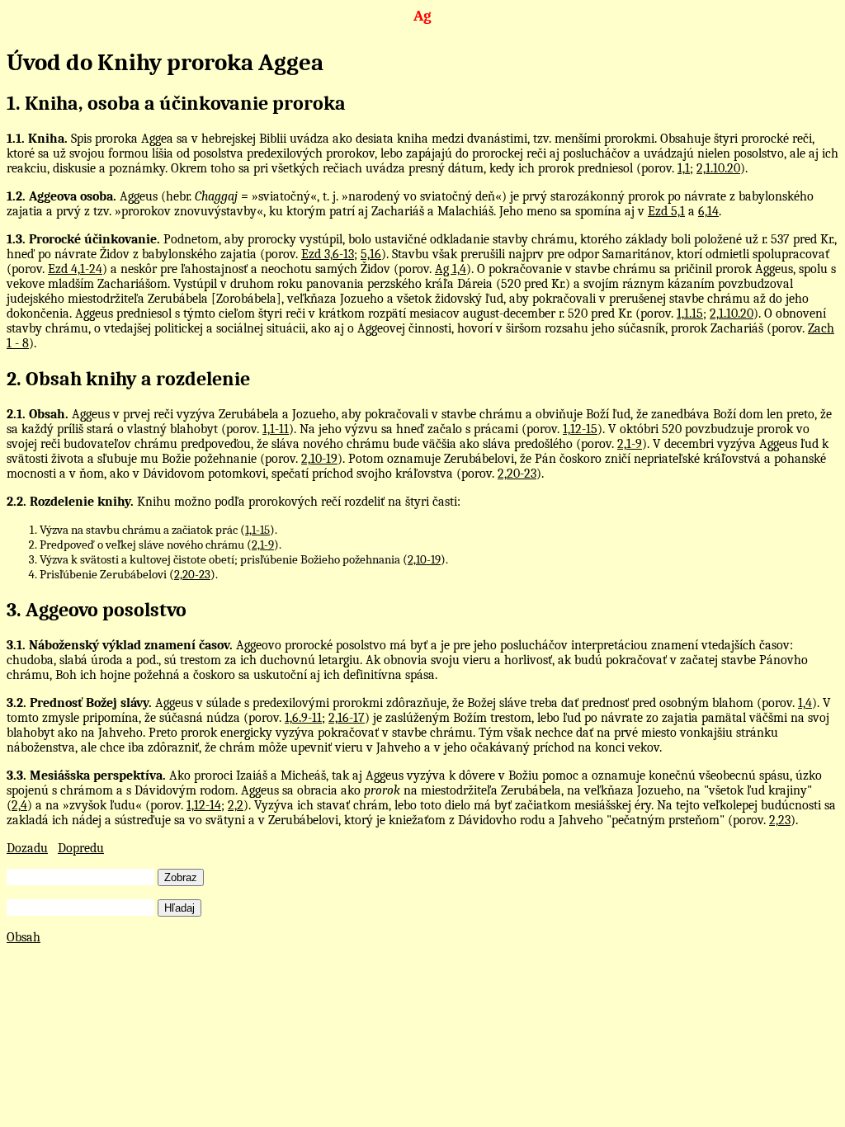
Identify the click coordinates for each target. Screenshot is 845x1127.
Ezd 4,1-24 (75, 269)
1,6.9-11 (303, 717)
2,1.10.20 (718, 168)
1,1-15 (257, 529)
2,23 (780, 820)
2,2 (235, 805)
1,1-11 (275, 429)
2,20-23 (517, 473)
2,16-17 (346, 717)
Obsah (23, 937)
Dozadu (27, 848)
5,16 (371, 254)
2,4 (19, 805)
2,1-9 (629, 443)
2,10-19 (319, 458)
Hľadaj (179, 908)
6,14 (708, 211)
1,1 (683, 168)
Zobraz (180, 877)
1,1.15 (690, 313)
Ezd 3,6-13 (327, 254)
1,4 (805, 703)
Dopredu (81, 848)
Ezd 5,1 (666, 211)
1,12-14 (203, 805)
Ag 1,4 (450, 269)
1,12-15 (580, 429)
